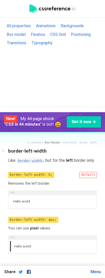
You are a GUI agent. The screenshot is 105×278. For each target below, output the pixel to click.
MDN (93, 142)
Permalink (70, 142)
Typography (41, 42)
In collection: (43, 142)
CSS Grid (58, 34)
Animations (46, 25)
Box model (16, 34)
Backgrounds (72, 25)
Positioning (81, 34)
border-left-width (27, 151)
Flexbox (38, 34)
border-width (30, 161)
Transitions (16, 42)
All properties (19, 25)
